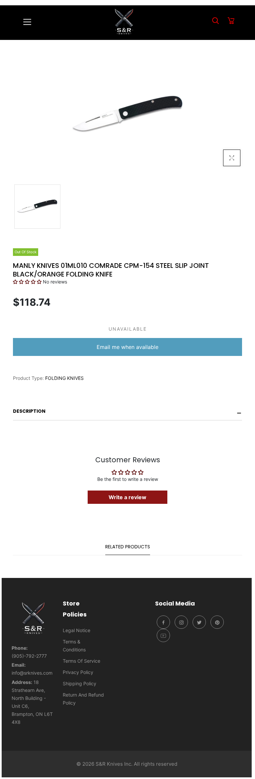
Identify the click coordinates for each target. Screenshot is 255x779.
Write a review (127, 497)
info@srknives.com (32, 673)
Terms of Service (81, 661)
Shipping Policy (79, 683)
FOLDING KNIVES (64, 378)
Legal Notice (76, 630)
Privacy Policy (78, 672)
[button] (27, 281)
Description (29, 411)
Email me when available (127, 347)
